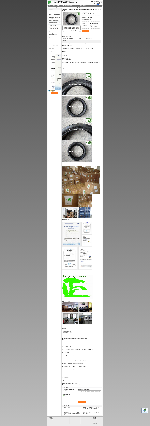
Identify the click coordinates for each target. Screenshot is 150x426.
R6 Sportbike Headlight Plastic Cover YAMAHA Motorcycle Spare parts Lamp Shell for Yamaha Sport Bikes (72, 413)
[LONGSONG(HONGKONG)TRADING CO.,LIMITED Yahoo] (65, 395)
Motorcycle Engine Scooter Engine (54, 36)
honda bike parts (80, 384)
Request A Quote (97, 3)
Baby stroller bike (52, 39)
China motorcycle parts (57, 424)
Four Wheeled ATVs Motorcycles (54, 22)
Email (101, 3)
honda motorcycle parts (73, 384)
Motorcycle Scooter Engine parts (54, 14)
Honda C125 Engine (67, 407)
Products (53, 5)
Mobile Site (95, 423)
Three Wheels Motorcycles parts (54, 30)
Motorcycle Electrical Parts (53, 20)
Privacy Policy (50, 424)
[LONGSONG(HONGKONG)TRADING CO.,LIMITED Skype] (63, 395)
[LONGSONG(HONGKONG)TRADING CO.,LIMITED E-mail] (66, 395)
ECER (101, 424)
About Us (58, 5)
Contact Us (75, 5)
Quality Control (69, 5)
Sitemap (94, 422)
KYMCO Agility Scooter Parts (53, 12)
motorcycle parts (56, 7)
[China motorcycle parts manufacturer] (50, 2)
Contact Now (86, 31)
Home (49, 5)
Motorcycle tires (51, 25)
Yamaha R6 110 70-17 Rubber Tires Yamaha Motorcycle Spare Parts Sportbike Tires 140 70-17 (72, 31)
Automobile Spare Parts (53, 51)
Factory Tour (64, 5)
